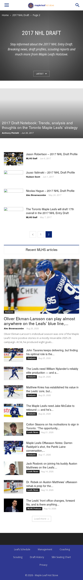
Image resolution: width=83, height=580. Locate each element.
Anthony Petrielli (10, 132)
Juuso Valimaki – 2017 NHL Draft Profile (50, 172)
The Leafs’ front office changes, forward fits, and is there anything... (50, 502)
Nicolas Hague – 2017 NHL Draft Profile (50, 191)
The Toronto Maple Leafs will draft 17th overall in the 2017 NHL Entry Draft (50, 211)
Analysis (9, 312)
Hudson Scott (33, 176)
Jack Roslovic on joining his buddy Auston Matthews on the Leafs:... (51, 465)
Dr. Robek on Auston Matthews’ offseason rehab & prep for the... (51, 484)
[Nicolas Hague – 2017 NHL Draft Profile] (13, 195)
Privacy (43, 564)
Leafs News (32, 432)
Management (45, 549)
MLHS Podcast (34, 508)
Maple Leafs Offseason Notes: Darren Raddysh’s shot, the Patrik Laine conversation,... (49, 446)
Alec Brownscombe (36, 195)
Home (5, 15)
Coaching (65, 549)
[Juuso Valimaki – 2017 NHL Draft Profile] (13, 177)
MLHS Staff (31, 158)
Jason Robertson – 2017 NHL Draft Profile (52, 154)
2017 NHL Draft (20, 15)
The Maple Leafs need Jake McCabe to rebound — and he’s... (50, 408)
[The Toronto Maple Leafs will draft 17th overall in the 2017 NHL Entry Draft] (13, 213)
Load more (40, 518)
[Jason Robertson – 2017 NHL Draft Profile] (13, 158)
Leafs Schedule (22, 549)
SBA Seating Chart (61, 557)
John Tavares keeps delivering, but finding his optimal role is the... (52, 352)
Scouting (17, 557)
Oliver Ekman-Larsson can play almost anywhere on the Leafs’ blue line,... (39, 321)
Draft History (37, 557)
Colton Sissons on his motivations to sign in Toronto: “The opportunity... (52, 426)
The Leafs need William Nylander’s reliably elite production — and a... (52, 370)
